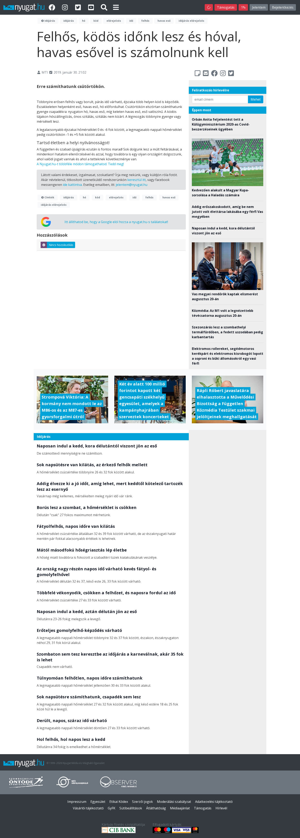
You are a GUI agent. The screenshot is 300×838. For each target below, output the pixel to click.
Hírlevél (221, 808)
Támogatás (225, 7)
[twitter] (79, 7)
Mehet (256, 99)
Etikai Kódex (118, 801)
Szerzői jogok (142, 801)
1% (243, 7)
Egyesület (97, 801)
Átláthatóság (156, 808)
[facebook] (53, 7)
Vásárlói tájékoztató (88, 808)
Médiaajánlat (180, 808)
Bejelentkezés (282, 7)
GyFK (111, 808)
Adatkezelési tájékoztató (214, 801)
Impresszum (76, 801)
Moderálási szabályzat (174, 801)
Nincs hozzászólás (61, 245)
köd (95, 20)
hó (83, 20)
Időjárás (49, 20)
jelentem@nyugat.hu (131, 184)
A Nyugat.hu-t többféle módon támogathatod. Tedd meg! (80, 164)
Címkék (49, 197)
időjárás (68, 20)
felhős (145, 20)
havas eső (164, 20)
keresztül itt (136, 179)
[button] (116, 7)
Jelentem (259, 7)
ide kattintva (72, 184)
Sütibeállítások (130, 808)
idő (131, 20)
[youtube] (92, 7)
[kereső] (104, 7)
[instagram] (66, 7)
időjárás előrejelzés (191, 20)
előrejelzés (114, 20)
